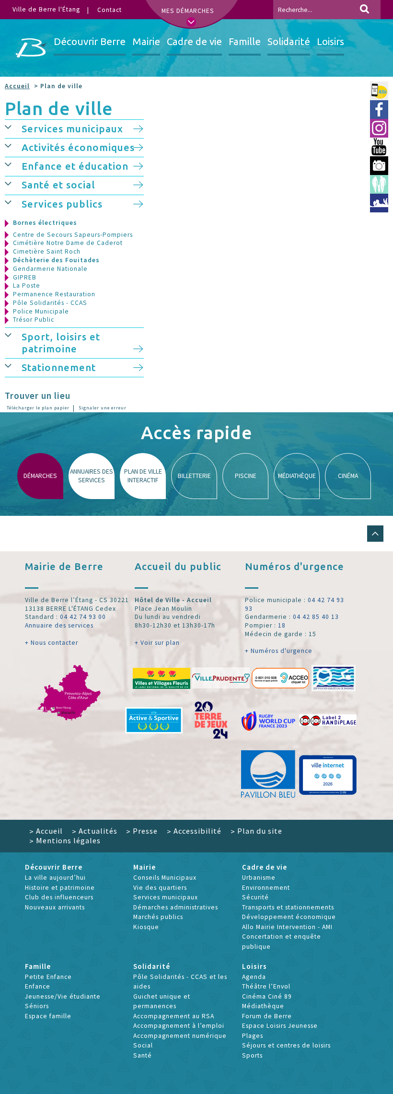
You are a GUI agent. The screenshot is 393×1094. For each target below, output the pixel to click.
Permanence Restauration (54, 294)
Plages (252, 1036)
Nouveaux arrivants (55, 907)
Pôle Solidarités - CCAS (50, 303)
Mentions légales (65, 840)
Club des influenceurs (59, 897)
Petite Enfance (48, 977)
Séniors (37, 1006)
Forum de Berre (267, 1016)
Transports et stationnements (288, 907)
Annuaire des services (59, 625)
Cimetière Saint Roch (47, 251)
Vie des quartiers (160, 888)
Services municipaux (72, 128)
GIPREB (24, 277)
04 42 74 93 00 (83, 617)
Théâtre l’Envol (266, 986)
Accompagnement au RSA (173, 1016)
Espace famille (48, 1016)
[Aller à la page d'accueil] (31, 48)
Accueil (17, 86)
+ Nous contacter (51, 643)
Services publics (62, 203)
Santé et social (58, 184)
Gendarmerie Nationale (50, 269)
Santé (142, 1055)
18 (282, 625)
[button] (13, 127)
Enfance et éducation (75, 166)
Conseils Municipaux (164, 877)
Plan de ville (59, 108)
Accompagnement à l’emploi (178, 1026)
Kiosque (146, 927)
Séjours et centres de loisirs (286, 1045)
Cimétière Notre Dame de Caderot (68, 243)
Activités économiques (78, 147)
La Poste (26, 285)
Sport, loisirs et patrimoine (61, 342)
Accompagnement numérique (180, 1036)
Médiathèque (263, 1006)
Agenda (254, 977)
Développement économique (289, 917)
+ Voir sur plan (157, 643)
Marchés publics (158, 917)
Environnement (266, 888)
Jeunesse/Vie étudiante (63, 996)
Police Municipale (41, 311)
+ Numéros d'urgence (278, 651)
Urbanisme (259, 877)
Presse (142, 831)
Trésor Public (33, 319)
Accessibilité (194, 831)
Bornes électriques (45, 223)
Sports (252, 1055)
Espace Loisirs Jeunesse (280, 1026)
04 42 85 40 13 (316, 617)
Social (143, 1045)
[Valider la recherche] (364, 9)
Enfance (37, 986)
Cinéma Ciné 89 (267, 996)
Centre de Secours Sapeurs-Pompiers (73, 235)
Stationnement (59, 367)
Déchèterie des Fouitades (56, 260)
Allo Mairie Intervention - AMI (287, 927)
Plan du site (256, 831)
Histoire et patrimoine (60, 888)
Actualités (94, 831)
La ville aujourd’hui (55, 877)
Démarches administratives (175, 907)
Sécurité (255, 897)
